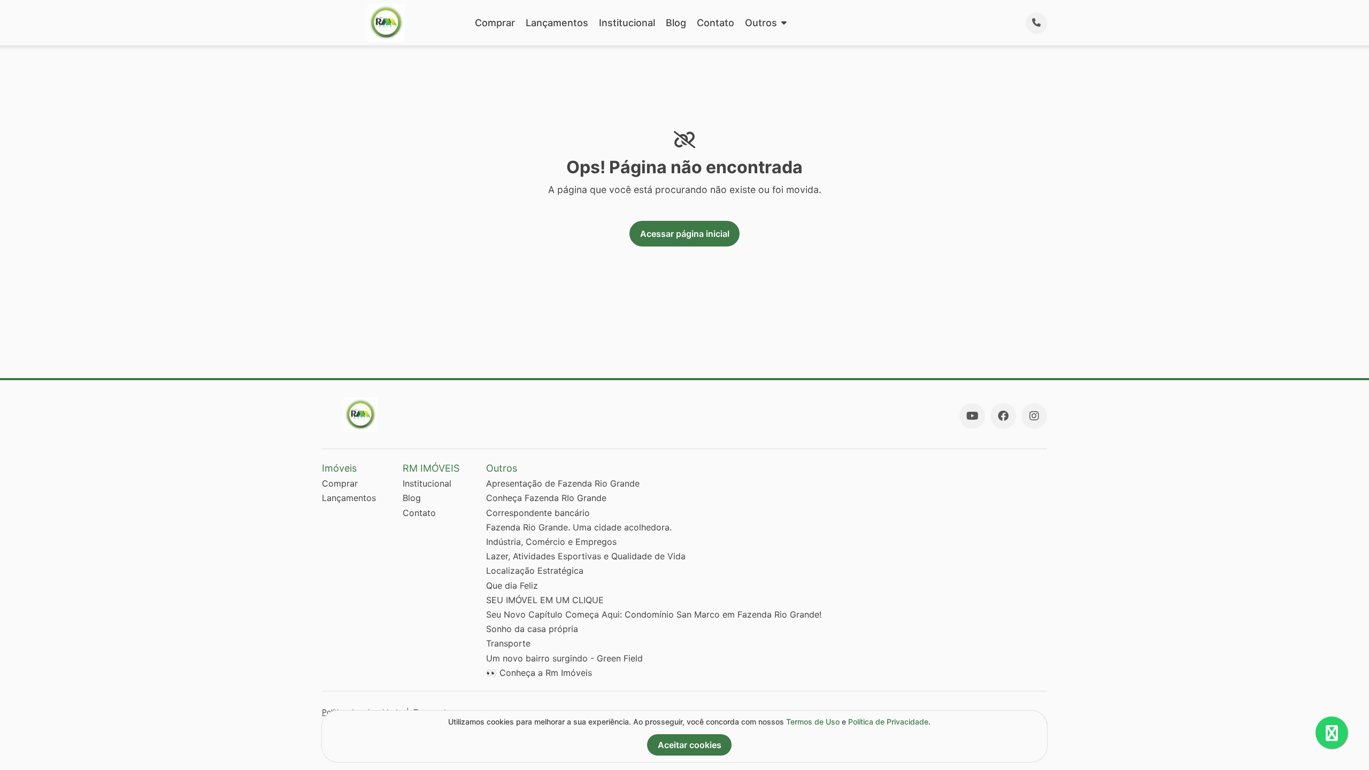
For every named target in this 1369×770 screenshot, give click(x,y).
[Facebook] (1003, 416)
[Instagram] (1034, 416)
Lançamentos (557, 22)
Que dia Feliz (512, 585)
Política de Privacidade (888, 721)
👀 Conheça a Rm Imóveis (539, 672)
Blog (676, 22)
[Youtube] (972, 416)
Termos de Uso (813, 721)
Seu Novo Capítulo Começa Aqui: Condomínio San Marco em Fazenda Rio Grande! (653, 614)
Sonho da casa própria (532, 628)
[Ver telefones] (1036, 23)
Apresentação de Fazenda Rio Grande (563, 483)
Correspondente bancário (538, 512)
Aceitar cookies (689, 745)
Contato (715, 22)
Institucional (627, 22)
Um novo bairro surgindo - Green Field (564, 658)
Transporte (508, 643)
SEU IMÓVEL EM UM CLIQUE (545, 600)
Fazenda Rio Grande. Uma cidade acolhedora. (579, 527)
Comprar (495, 22)
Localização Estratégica (534, 570)
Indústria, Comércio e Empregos (551, 541)
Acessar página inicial (684, 233)
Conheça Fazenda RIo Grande (546, 497)
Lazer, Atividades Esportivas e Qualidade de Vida (586, 556)
